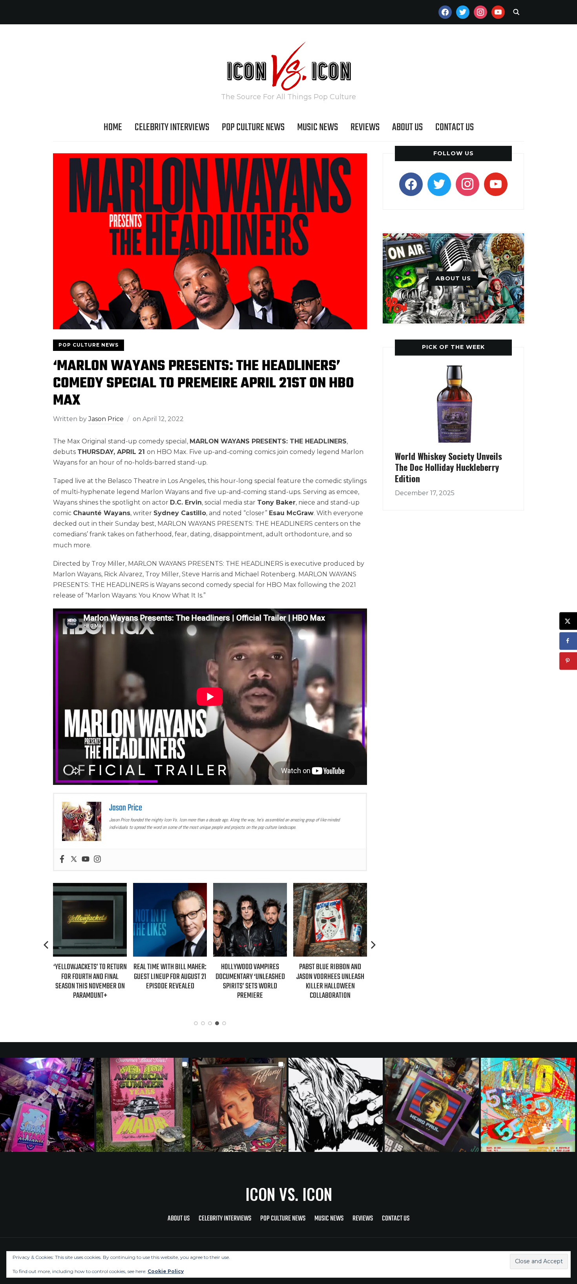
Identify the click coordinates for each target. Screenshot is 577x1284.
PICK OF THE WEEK (453, 347)
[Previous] (47, 945)
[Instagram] (97, 859)
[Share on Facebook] (568, 641)
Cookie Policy (166, 1271)
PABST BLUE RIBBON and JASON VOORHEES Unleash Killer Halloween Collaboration (278, 981)
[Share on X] (568, 621)
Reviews (365, 127)
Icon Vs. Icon (288, 1194)
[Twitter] (74, 859)
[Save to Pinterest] (568, 661)
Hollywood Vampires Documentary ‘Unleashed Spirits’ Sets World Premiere (198, 981)
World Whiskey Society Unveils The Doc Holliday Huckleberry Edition (448, 467)
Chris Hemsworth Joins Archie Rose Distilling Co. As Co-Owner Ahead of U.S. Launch (358, 980)
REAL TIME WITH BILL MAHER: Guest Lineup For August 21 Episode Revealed (118, 976)
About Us (407, 127)
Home (113, 127)
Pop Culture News (253, 127)
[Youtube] (85, 859)
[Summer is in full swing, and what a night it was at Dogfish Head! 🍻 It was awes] (144, 1105)
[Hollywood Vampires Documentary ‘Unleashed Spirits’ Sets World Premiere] (198, 888)
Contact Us (454, 127)
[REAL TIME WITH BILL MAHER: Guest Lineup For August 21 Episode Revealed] (118, 888)
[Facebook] (62, 859)
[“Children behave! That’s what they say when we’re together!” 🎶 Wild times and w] (240, 1105)
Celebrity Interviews (172, 127)
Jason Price (106, 419)
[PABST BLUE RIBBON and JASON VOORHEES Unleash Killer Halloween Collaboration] (278, 888)
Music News (317, 127)
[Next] (373, 945)
